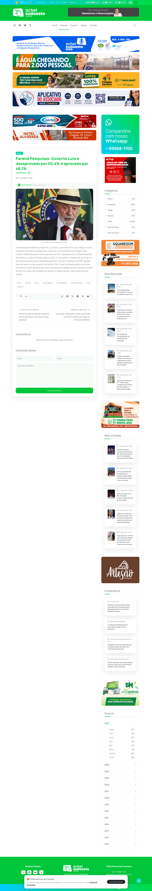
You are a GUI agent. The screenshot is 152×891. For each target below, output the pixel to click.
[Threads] (83, 296)
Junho (121, 737)
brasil (19, 283)
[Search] (135, 25)
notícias (28, 283)
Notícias (63, 25)
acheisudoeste (48, 283)
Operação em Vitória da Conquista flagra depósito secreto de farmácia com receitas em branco (125, 540)
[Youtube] (25, 25)
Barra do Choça (121, 233)
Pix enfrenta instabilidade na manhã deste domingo (123, 337)
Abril (121, 745)
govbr (88, 283)
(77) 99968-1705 (120, 872)
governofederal (62, 283)
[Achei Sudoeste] (29, 12)
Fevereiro (121, 753)
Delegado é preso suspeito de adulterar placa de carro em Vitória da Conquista (119, 647)
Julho (121, 733)
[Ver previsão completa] (130, 2)
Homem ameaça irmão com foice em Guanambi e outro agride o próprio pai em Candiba (124, 360)
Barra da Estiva (121, 227)
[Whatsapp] (62, 296)
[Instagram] (15, 25)
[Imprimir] (26, 296)
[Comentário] (21, 296)
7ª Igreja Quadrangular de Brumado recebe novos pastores (117, 627)
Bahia (121, 221)
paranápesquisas (76, 283)
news (36, 283)
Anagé (121, 210)
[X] (30, 25)
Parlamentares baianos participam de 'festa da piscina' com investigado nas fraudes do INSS (125, 454)
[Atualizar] (135, 2)
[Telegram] (78, 296)
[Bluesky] (88, 296)
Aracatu (121, 216)
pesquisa (20, 287)
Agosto (121, 729)
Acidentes (121, 204)
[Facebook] (20, 25)
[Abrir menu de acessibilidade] (139, 881)
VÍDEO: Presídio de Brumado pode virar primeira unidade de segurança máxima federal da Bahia (125, 518)
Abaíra (121, 199)
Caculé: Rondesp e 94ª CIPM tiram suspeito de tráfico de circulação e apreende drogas (124, 384)
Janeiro (121, 757)
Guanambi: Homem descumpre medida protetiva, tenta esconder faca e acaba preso (124, 314)
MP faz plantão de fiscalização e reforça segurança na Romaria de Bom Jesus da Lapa (124, 476)
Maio (121, 741)
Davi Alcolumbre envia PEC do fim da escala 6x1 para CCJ (125, 292)
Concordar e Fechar (116, 882)
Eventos (74, 25)
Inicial (54, 25)
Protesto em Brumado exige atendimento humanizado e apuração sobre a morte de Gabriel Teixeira (119, 608)
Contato (93, 25)
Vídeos (84, 25)
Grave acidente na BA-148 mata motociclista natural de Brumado (125, 497)
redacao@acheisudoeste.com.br (120, 874)
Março (121, 749)
